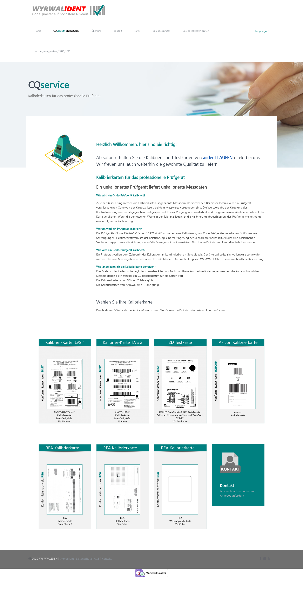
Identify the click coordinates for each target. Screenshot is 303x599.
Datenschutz (84, 558)
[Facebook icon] (260, 558)
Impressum (67, 558)
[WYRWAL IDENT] (68, 10)
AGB (97, 558)
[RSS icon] (269, 558)
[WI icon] (264, 558)
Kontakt (107, 558)
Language (261, 30)
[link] (65, 381)
